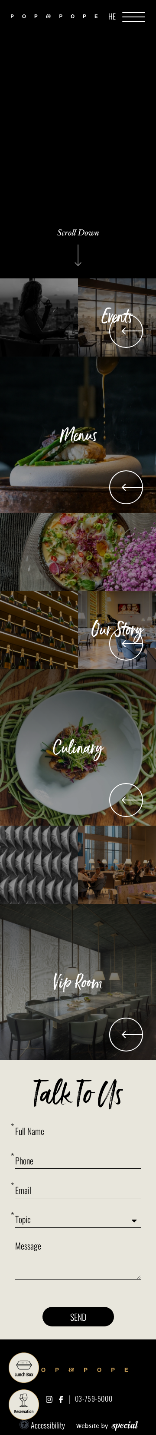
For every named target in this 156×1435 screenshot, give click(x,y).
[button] (133, 16)
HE (112, 16)
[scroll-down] (78, 248)
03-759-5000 (94, 1398)
